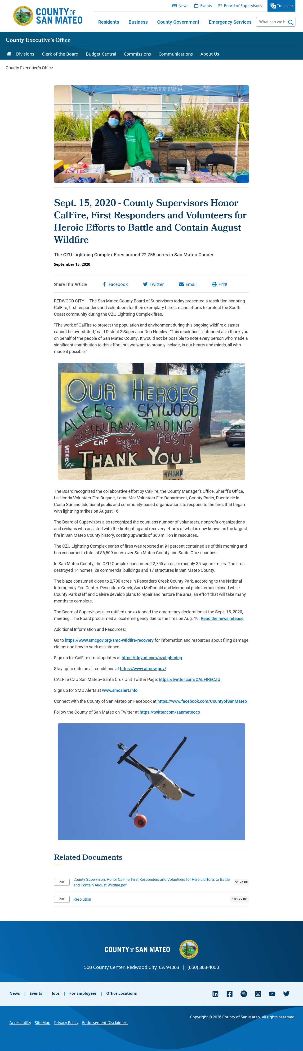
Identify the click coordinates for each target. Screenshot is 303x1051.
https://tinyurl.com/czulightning (152, 657)
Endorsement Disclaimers (105, 1022)
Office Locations (121, 993)
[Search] (291, 22)
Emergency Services (230, 22)
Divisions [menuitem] (25, 54)
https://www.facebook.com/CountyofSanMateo (202, 701)
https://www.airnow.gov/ (143, 668)
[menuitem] (109, 22)
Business (138, 22)
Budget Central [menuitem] (101, 54)
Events (36, 993)
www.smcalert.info (120, 690)
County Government (178, 22)
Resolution (82, 899)
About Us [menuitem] (210, 54)
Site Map (42, 1022)
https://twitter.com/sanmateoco (170, 712)
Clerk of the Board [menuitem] (60, 54)
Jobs (56, 993)
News (14, 993)
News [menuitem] (183, 5)
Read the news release (222, 618)
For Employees (83, 993)
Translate (285, 5)
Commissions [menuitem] (137, 54)
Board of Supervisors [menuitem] (243, 5)
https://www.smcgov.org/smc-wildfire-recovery (109, 640)
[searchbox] (275, 22)
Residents (108, 22)
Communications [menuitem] (176, 54)
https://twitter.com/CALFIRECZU (189, 679)
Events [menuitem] (206, 5)
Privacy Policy (66, 1022)
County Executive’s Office (38, 40)
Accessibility (20, 1022)
